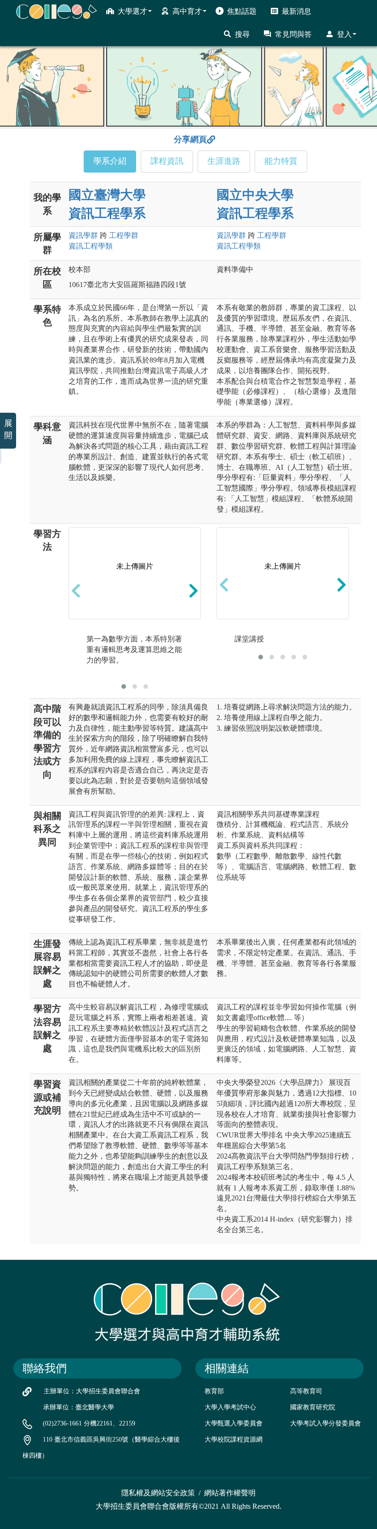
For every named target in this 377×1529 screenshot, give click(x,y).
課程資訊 (166, 161)
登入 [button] (344, 34)
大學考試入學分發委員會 (325, 1423)
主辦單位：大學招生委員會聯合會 (92, 1391)
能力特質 (280, 161)
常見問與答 (293, 34)
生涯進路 (223, 161)
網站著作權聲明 (230, 1493)
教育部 (214, 1391)
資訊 (83, 235)
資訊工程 (91, 246)
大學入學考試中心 (230, 1407)
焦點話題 (242, 11)
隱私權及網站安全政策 (158, 1493)
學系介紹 (109, 161)
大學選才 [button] (132, 11)
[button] (123, 686)
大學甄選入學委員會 (234, 1423)
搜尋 (242, 34)
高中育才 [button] (187, 11)
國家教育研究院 (312, 1407)
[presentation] (76, 590)
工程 (123, 235)
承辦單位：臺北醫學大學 (78, 1407)
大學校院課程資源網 (234, 1439)
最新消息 (296, 11)
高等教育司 (306, 1391)
